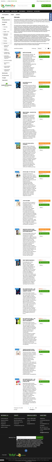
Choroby (5, 27)
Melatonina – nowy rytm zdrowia (29, 113)
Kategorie (36, 11)
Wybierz (42, 48)
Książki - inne (6, 31)
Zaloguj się (41, 1)
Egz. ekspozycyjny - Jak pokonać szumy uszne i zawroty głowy (29, 290)
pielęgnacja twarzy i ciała (7, 53)
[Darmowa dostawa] (6, 84)
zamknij (2, 460)
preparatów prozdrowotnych (31, 38)
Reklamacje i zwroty (18, 422)
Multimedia (5, 73)
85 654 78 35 (14, 1)
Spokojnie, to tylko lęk (29, 172)
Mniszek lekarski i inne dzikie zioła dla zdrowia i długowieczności (29, 230)
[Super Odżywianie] (20, 455)
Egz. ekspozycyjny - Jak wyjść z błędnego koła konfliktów (29, 380)
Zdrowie (5, 43)
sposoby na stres (6, 63)
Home (2, 17)
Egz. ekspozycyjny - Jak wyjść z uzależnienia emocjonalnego (29, 319)
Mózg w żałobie (27, 52)
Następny (32, 409)
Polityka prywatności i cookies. (30, 446)
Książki (3, 24)
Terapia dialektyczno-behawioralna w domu (29, 350)
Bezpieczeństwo (4, 420)
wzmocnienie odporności (7, 67)
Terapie (5, 41)
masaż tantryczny (6, 49)
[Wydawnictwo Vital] (12, 455)
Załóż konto (48, 1)
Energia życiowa (6, 19)
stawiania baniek (43, 26)
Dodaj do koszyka (44, 56)
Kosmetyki (4, 22)
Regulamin (3, 423)
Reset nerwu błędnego (28, 260)
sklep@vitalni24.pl (44, 432)
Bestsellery (14, 11)
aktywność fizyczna (6, 46)
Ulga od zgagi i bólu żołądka (28, 144)
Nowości (7, 11)
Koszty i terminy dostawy (19, 418)
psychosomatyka (8, 60)
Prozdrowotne (5, 75)
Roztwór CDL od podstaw (27, 83)
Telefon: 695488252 (31, 420)
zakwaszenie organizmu (7, 70)
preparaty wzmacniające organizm (7, 57)
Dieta (4, 29)
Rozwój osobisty (5, 38)
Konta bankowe (4, 418)
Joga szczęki (26, 200)
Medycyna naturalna (5, 34)
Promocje (29, 11)
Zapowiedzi (22, 11)
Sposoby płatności (18, 420)
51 (35, 408)
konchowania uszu (18, 26)
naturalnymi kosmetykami (41, 27)
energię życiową (47, 36)
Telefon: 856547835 (31, 418)
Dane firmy (3, 1)
